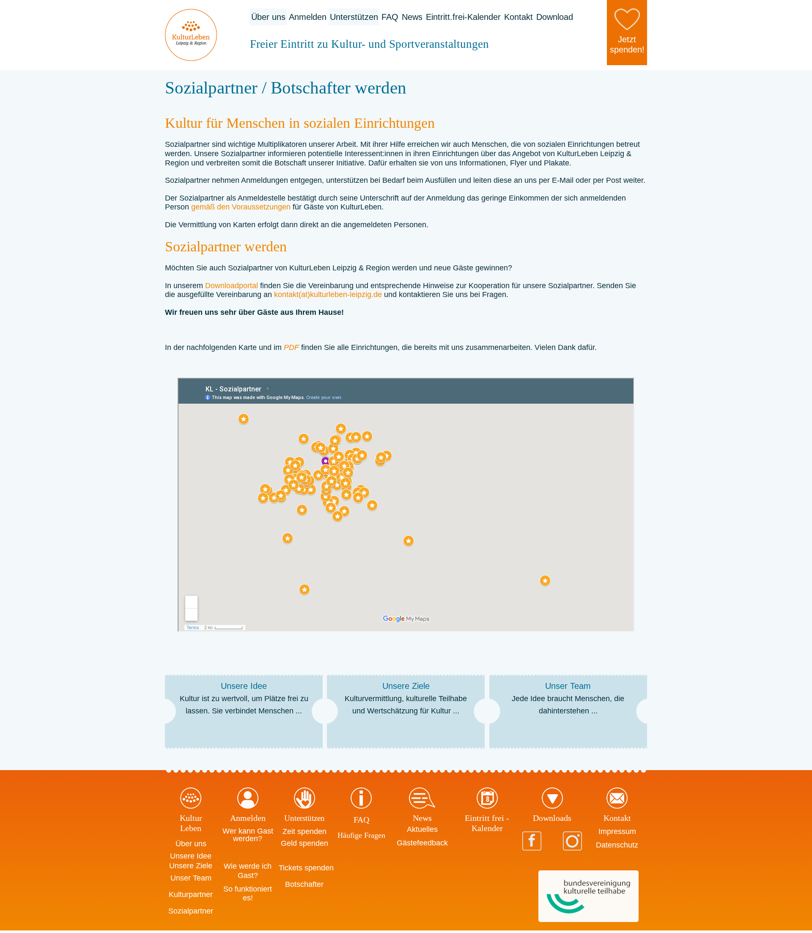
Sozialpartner (190, 911)
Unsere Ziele (190, 865)
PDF (291, 347)
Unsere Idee (190, 856)
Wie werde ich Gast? (248, 871)
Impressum (617, 831)
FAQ (389, 17)
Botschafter (304, 884)
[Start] (191, 35)
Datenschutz (617, 845)
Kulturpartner (191, 894)
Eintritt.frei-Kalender (463, 17)
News (412, 17)
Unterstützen (354, 17)
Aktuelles (422, 829)
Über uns (268, 17)
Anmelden (307, 17)
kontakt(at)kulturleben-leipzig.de (328, 294)
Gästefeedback (422, 843)
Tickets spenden (306, 868)
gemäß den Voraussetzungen (241, 207)
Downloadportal (231, 285)
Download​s (552, 818)
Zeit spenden (304, 831)
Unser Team (190, 878)
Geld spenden (304, 843)
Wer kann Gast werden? (247, 835)
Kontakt (518, 17)
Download (554, 17)
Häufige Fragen (361, 835)
